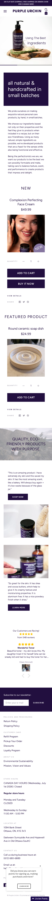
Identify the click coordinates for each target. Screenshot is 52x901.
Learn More (18, 607)
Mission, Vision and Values (17, 765)
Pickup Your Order (13, 741)
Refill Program (11, 736)
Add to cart (26, 273)
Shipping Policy (11, 725)
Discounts (9, 745)
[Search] (46, 9)
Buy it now (26, 283)
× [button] (40, 866)
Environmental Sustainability (18, 761)
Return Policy (10, 721)
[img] (26, 634)
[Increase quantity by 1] (38, 261)
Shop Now (18, 497)
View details (14, 296)
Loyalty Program (12, 750)
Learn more (24, 886)
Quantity (12, 261)
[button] (27, 899)
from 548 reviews (26, 637)
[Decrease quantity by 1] (23, 261)
